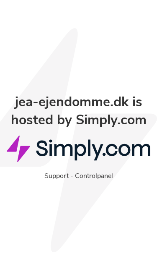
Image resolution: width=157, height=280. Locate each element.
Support (56, 176)
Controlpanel (94, 176)
